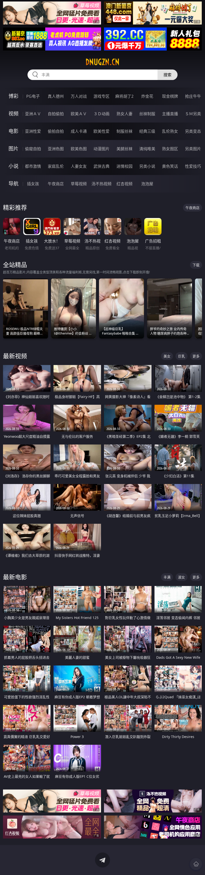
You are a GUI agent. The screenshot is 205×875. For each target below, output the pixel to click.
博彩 (13, 96)
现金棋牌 (170, 96)
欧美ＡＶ (79, 113)
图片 (13, 148)
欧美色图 (79, 149)
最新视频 (15, 356)
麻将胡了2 (124, 96)
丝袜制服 (147, 113)
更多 (196, 356)
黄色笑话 (170, 166)
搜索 (168, 75)
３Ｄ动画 (102, 113)
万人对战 (79, 96)
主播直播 (170, 113)
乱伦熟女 (170, 131)
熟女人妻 (124, 113)
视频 (13, 113)
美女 (167, 356)
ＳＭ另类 (193, 113)
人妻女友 (79, 166)
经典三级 (147, 131)
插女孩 (33, 183)
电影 (13, 131)
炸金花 (147, 96)
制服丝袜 (124, 131)
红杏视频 (124, 183)
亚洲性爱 (33, 131)
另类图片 (193, 149)
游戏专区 (102, 96)
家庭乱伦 (56, 166)
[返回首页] (196, 864)
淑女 (181, 577)
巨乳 (181, 356)
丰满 (167, 577)
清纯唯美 (147, 149)
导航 (13, 183)
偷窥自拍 (33, 149)
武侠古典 (102, 166)
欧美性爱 (102, 131)
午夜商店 (56, 183)
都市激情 (33, 166)
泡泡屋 (147, 183)
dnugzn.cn (103, 62)
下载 (196, 264)
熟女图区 (170, 149)
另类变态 (193, 131)
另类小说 (147, 166)
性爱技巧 (193, 166)
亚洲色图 (56, 149)
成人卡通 (79, 131)
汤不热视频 (102, 183)
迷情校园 (124, 166)
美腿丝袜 (124, 149)
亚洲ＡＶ (33, 113)
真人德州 (56, 96)
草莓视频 (79, 183)
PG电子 (33, 96)
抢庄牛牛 (193, 96)
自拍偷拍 (56, 113)
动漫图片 (102, 149)
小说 (13, 166)
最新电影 (15, 577)
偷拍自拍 (56, 131)
